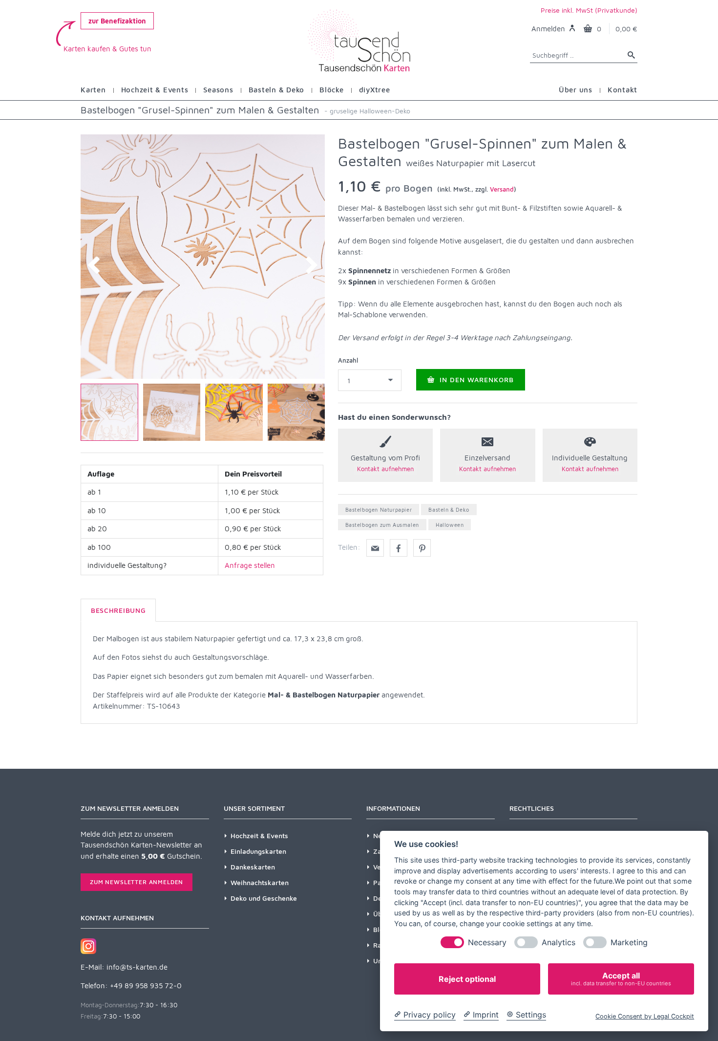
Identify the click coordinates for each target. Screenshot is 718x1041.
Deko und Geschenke (264, 898)
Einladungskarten (258, 851)
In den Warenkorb (475, 379)
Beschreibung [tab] (118, 610)
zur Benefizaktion (117, 21)
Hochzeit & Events (259, 835)
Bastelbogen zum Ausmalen (382, 524)
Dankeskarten (253, 867)
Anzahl (348, 360)
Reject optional (467, 979)
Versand (502, 189)
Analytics (558, 942)
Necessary (487, 942)
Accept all (621, 979)
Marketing (629, 942)
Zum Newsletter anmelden (136, 882)
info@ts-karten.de (137, 967)
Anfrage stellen (250, 565)
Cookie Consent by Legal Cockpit (644, 1016)
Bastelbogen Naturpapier (378, 509)
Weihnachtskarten (260, 882)
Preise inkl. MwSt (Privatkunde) (589, 10)
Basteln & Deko (448, 509)
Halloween (450, 524)
